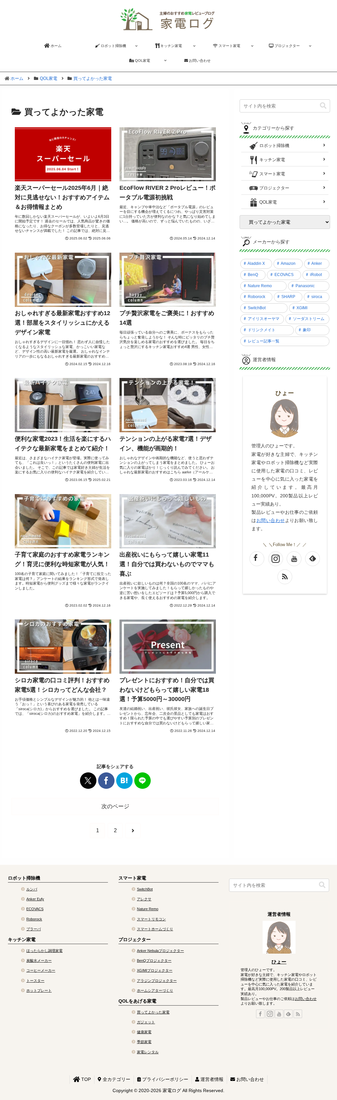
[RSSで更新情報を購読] (284, 576)
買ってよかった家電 (153, 1012)
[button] (323, 106)
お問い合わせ (306, 999)
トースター (35, 981)
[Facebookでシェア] (106, 780)
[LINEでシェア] (142, 780)
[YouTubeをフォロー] (294, 558)
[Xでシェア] (88, 780)
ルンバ (31, 889)
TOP (85, 1079)
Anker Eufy (35, 899)
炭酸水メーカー (39, 961)
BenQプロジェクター (154, 961)
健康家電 (144, 1032)
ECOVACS (34, 909)
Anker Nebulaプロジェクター (160, 951)
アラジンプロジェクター (157, 981)
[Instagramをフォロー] (275, 558)
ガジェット (146, 1022)
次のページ (115, 806)
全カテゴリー (115, 1079)
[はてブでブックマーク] (124, 780)
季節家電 (144, 1042)
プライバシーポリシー (164, 1079)
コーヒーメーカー (40, 970)
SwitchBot (145, 889)
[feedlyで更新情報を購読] (312, 558)
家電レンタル (148, 1052)
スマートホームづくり (155, 929)
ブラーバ (33, 929)
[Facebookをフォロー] (256, 558)
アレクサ (144, 899)
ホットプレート (39, 990)
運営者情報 (211, 1079)
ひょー (284, 393)
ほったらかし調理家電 (44, 951)
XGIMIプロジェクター (154, 970)
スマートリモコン (151, 919)
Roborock (34, 919)
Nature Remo (147, 909)
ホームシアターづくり (155, 990)
